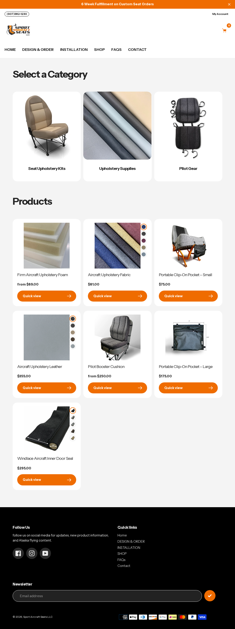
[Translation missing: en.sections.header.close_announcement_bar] (229, 4)
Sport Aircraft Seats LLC (38, 616)
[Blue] (144, 227)
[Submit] (209, 595)
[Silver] (144, 254)
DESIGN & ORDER (131, 541)
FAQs (122, 560)
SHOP (122, 554)
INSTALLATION (129, 548)
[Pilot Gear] (188, 137)
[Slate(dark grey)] (73, 326)
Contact (124, 566)
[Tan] (73, 332)
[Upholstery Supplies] (117, 137)
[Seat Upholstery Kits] (47, 137)
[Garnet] (144, 241)
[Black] (73, 319)
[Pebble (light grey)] (73, 346)
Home (122, 535)
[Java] (73, 339)
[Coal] (144, 234)
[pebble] (73, 424)
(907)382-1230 (17, 14)
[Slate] (73, 417)
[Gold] (144, 247)
